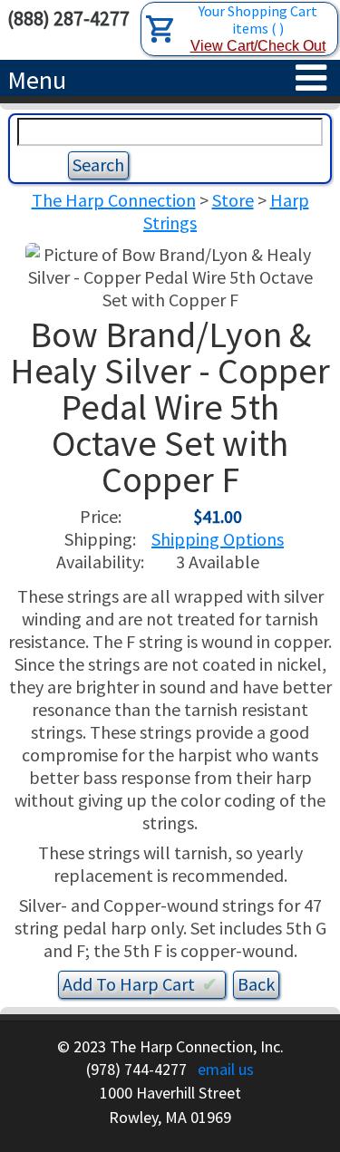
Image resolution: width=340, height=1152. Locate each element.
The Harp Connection (114, 200)
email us (226, 1069)
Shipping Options (217, 539)
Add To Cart (140, 984)
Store (233, 200)
